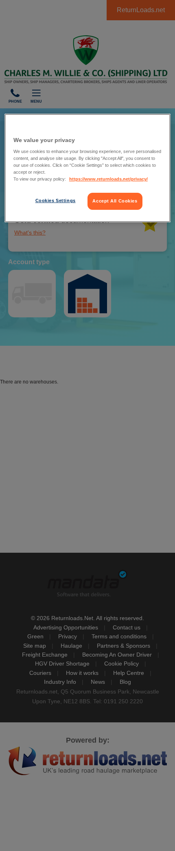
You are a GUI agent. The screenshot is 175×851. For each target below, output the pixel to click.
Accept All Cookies (114, 201)
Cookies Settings (55, 200)
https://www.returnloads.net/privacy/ (108, 179)
